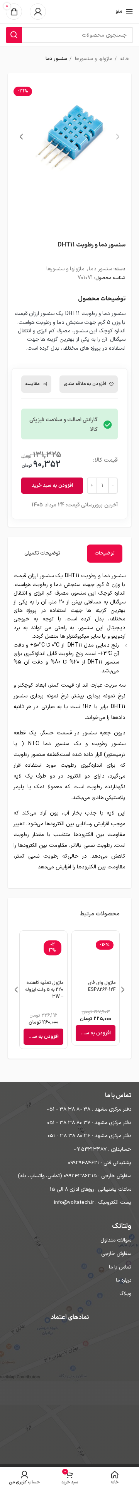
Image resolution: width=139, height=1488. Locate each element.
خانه (124, 59)
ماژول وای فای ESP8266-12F (101, 986)
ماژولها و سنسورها (92, 59)
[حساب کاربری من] (38, 11)
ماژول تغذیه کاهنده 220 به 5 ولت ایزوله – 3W (44, 989)
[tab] (104, 554)
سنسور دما (56, 59)
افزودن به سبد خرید (52, 485)
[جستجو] (14, 35)
